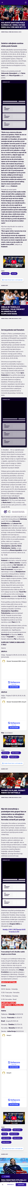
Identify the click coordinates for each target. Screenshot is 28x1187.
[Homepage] (26, 2)
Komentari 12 (10, 1184)
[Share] (3, 1184)
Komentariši (21, 1184)
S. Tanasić (6, 1176)
